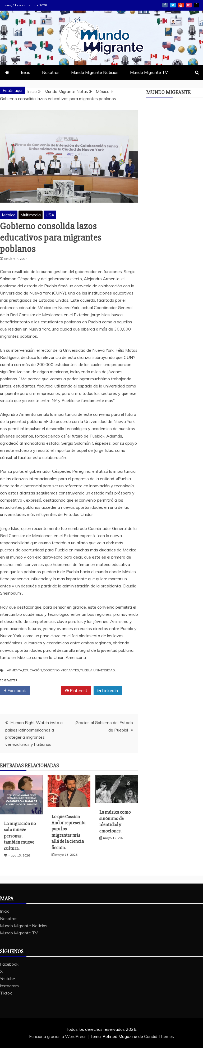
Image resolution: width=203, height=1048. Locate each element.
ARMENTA (14, 670)
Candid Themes (159, 1036)
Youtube (181, 5)
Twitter (47, 690)
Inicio (25, 72)
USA (49, 214)
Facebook (165, 5)
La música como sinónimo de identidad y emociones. (115, 821)
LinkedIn (109, 690)
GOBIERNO (51, 670)
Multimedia (30, 214)
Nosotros (50, 72)
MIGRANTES (70, 670)
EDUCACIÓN (32, 670)
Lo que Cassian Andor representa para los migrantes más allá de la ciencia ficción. (68, 832)
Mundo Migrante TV (149, 72)
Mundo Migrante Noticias (94, 72)
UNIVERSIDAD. (104, 670)
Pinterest (78, 690)
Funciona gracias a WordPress (58, 1036)
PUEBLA (86, 670)
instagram (189, 5)
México (9, 214)
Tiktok (196, 5)
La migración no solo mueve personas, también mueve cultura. (20, 835)
